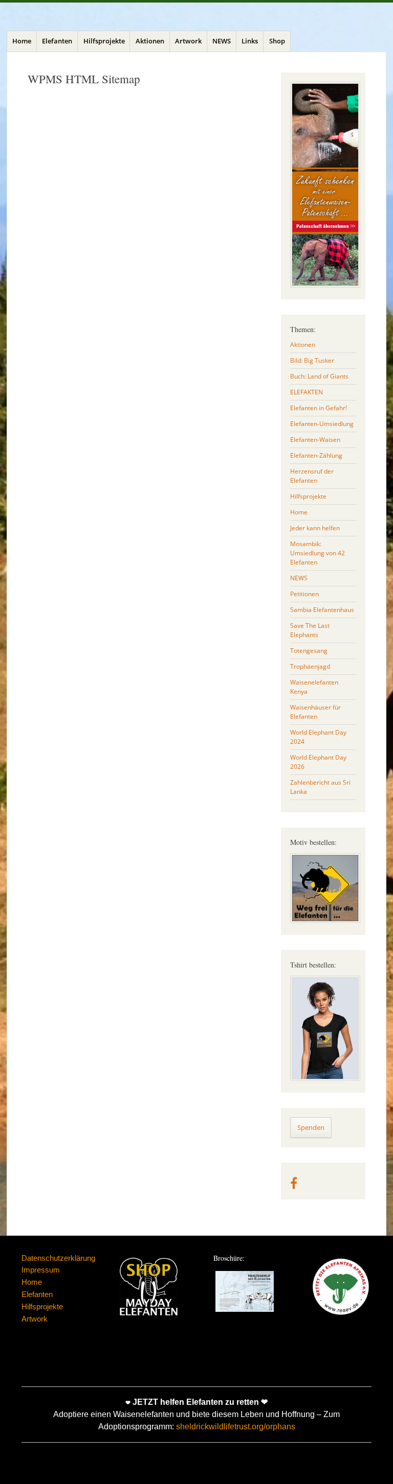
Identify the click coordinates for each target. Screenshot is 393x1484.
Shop (277, 40)
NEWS (221, 40)
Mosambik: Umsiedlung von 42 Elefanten (317, 553)
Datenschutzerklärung (58, 1258)
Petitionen (304, 594)
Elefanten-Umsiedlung (322, 423)
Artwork (188, 40)
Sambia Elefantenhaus (322, 609)
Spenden (310, 1127)
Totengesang (309, 650)
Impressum (40, 1269)
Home (21, 40)
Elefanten (57, 40)
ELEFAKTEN (306, 392)
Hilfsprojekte (104, 40)
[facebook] (293, 1185)
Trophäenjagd (310, 666)
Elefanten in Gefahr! (318, 408)
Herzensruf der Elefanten (312, 476)
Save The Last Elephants (310, 630)
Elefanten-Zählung (316, 455)
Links (250, 40)
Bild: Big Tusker (312, 360)
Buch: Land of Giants (319, 376)
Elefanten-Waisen (315, 439)
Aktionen (150, 40)
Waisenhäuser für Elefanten (315, 712)
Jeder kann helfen (315, 528)
